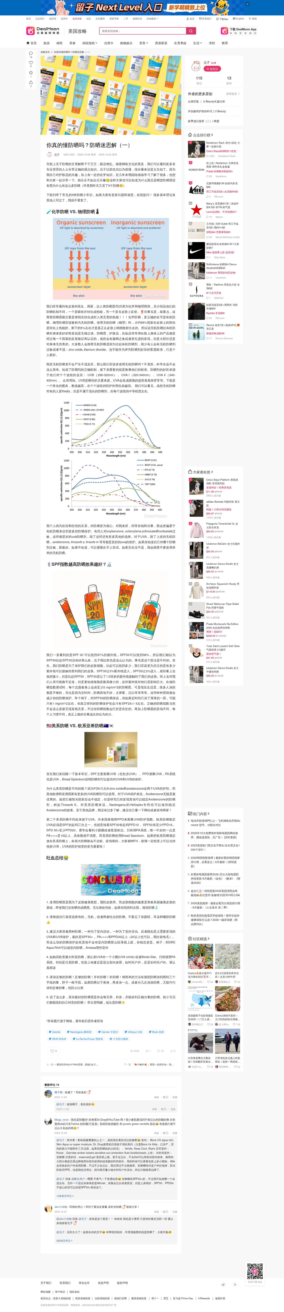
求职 (212, 43)
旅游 (46, 43)
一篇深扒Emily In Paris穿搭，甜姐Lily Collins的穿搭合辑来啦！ (87, 1064)
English (240, 18)
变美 (142, 43)
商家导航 (114, 18)
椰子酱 (58, 1092)
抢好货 (52, 18)
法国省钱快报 (102, 1298)
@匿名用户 (78, 1179)
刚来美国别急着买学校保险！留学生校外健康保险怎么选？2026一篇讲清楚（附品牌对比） (215, 920)
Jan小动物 (60, 1207)
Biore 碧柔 (158, 1032)
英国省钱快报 (82, 1298)
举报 (156, 1097)
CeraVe (56, 1032)
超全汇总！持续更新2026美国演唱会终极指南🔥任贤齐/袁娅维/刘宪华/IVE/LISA (215, 893)
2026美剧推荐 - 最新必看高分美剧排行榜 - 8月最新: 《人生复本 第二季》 (215, 905)
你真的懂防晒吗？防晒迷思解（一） (72, 51)
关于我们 (46, 1283)
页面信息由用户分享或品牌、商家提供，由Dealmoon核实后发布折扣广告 (78, 1304)
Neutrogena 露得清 (80, 1032)
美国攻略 (77, 18)
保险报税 (88, 43)
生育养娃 (180, 43)
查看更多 (231, 93)
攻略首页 (45, 51)
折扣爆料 (100, 18)
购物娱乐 (126, 43)
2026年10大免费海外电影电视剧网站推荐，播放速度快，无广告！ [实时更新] (214, 835)
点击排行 (40, 18)
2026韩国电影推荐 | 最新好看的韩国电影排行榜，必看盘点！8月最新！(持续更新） (215, 862)
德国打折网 (120, 1298)
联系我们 (207, 18)
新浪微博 (223, 1285)
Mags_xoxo (61, 1119)
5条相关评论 (63, 1240)
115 (199, 78)
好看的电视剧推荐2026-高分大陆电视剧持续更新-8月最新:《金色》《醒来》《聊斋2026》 (215, 878)
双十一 (155, 1298)
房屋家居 (161, 43)
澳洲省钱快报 (138, 1298)
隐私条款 (75, 1291)
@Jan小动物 (64, 1219)
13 (229, 78)
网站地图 (46, 1291)
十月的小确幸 (120, 1039)
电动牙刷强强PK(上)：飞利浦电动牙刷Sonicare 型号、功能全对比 (215, 823)
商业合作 (84, 1283)
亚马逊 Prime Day (183, 1298)
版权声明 (122, 1283)
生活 (196, 43)
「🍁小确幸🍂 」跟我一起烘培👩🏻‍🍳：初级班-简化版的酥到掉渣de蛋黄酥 (168, 1064)
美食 (72, 43)
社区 (88, 18)
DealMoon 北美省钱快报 (42, 30)
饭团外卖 (137, 18)
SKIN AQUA (59, 1039)
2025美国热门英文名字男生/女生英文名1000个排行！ (215, 847)
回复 (175, 1097)
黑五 (165, 1298)
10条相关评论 (64, 1196)
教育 (225, 43)
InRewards (204, 1298)
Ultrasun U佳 (135, 1032)
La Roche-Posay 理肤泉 (89, 1039)
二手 (125, 18)
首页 (28, 18)
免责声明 (103, 1283)
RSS (235, 1285)
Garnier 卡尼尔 (109, 1032)
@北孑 (60, 1104)
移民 (59, 43)
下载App (223, 18)
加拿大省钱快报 (62, 1298)
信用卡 (64, 18)
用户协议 (60, 1291)
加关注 (213, 69)
